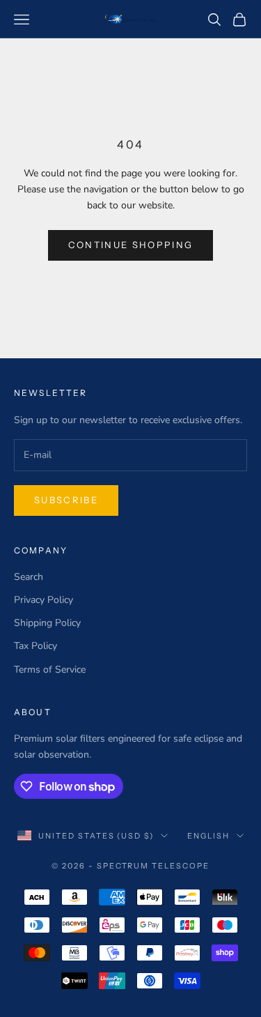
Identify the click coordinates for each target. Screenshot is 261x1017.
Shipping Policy (47, 622)
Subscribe (66, 499)
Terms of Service (50, 669)
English (208, 836)
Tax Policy (35, 645)
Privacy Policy (43, 599)
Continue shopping (130, 244)
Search (28, 576)
